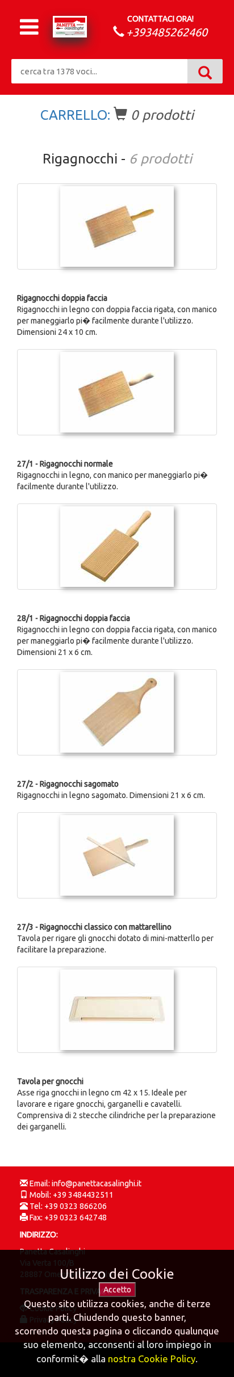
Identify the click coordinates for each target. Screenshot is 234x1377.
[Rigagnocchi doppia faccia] (117, 226)
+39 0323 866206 (75, 1206)
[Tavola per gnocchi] (117, 1010)
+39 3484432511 (83, 1194)
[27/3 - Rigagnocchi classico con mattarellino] (117, 855)
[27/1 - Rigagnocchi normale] (117, 392)
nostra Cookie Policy (151, 1358)
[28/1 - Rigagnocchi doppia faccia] (117, 546)
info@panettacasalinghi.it (96, 1183)
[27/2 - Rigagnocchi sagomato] (117, 712)
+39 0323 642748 (75, 1217)
